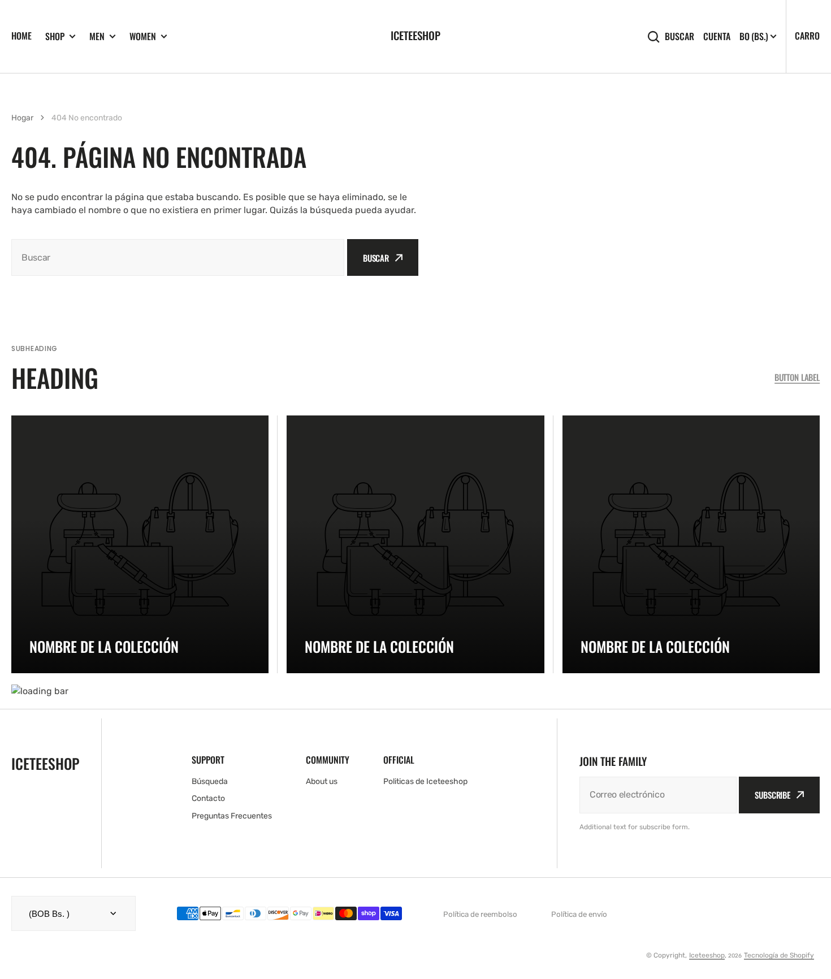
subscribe (772, 795)
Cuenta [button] (716, 36)
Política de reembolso (480, 914)
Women (142, 36)
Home (21, 35)
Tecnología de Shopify (779, 955)
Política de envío (579, 914)
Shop (54, 36)
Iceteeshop (707, 955)
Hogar (22, 118)
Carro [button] (807, 35)
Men (97, 36)
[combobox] (177, 257)
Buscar (679, 36)
